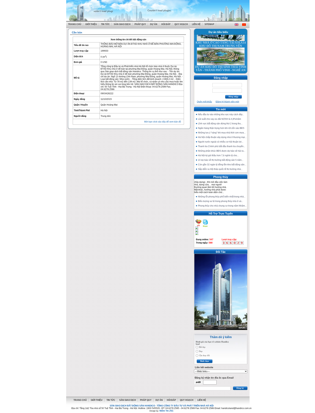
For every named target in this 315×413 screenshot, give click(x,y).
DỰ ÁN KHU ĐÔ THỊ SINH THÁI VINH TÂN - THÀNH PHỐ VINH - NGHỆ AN (220, 63)
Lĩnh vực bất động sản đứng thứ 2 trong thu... (220, 123)
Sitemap (209, 24)
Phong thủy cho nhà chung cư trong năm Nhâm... (222, 205)
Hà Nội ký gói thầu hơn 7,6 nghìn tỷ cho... (218, 155)
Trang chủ (74, 24)
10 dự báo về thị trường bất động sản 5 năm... (220, 160)
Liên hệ (196, 24)
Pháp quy (140, 24)
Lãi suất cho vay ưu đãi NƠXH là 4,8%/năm (219, 119)
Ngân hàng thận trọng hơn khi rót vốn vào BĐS (221, 128)
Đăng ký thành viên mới (227, 101)
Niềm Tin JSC (167, 411)
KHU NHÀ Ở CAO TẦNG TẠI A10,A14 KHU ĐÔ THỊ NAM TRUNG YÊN (221, 38)
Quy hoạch (181, 24)
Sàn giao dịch (122, 24)
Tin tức (105, 24)
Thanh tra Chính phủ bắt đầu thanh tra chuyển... (221, 146)
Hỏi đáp (165, 24)
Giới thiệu (91, 24)
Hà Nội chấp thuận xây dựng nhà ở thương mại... (222, 137)
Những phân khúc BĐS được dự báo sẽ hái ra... (221, 151)
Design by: (161, 411)
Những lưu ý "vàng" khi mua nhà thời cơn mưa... (222, 132)
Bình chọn (204, 361)
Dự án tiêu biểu (218, 32)
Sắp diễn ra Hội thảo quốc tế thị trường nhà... (220, 169)
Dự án (153, 24)
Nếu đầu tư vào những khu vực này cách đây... (221, 114)
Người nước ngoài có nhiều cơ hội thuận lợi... (220, 142)
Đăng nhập (233, 97)
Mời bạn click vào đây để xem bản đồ (162, 121)
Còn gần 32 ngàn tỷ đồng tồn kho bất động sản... (222, 164)
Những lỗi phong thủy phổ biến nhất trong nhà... (221, 196)
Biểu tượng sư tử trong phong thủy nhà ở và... (220, 201)
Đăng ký (240, 388)
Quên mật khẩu (204, 101)
